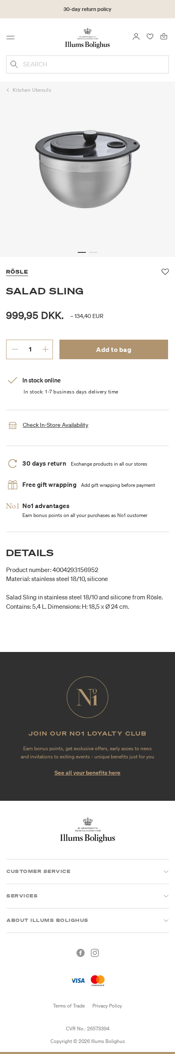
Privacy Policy (107, 1005)
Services (22, 896)
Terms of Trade (69, 1005)
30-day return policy (87, 9)
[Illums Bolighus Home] (87, 37)
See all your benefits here (87, 772)
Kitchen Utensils (32, 89)
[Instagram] (95, 953)
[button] (82, 252)
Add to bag (113, 349)
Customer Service (38, 871)
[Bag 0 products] (163, 36)
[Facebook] (81, 953)
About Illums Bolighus (48, 920)
